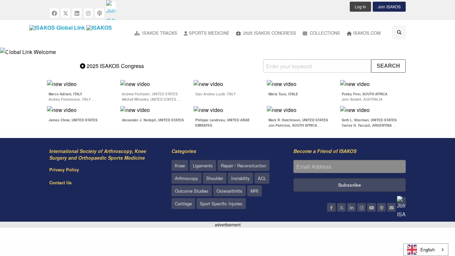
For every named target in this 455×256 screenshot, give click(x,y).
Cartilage (183, 203)
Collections (324, 33)
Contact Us (60, 182)
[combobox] (425, 249)
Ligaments (203, 165)
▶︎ (450, 54)
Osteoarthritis (229, 191)
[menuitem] (156, 33)
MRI (254, 191)
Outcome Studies (192, 191)
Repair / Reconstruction (243, 165)
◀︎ (10, 54)
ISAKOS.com (367, 33)
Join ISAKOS (389, 6)
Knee (180, 165)
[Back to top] (433, 214)
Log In (360, 6)
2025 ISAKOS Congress (269, 33)
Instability (240, 178)
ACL (262, 178)
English (427, 249)
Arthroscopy (186, 178)
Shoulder (214, 178)
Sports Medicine (209, 33)
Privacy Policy (64, 169)
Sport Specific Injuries (221, 203)
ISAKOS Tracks (159, 33)
